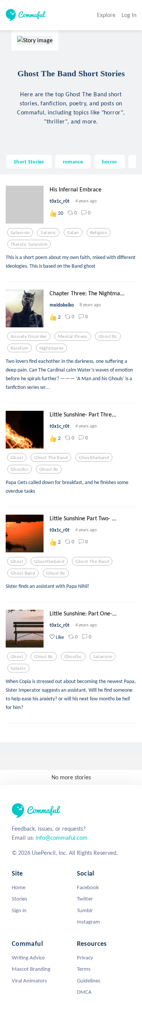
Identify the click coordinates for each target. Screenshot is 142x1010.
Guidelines (88, 980)
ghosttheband (94, 457)
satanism (20, 232)
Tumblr (85, 910)
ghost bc (107, 336)
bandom (19, 348)
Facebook (88, 887)
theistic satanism (29, 244)
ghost (17, 457)
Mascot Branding (31, 968)
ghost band (23, 573)
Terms (84, 968)
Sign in (19, 910)
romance (73, 161)
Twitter (85, 898)
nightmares (51, 348)
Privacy (85, 957)
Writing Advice (28, 957)
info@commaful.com (61, 837)
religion (98, 232)
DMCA (84, 991)
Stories (19, 898)
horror (109, 161)
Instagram (88, 921)
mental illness (72, 336)
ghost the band (51, 457)
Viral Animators (29, 980)
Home (18, 887)
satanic (48, 232)
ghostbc (19, 469)
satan (73, 232)
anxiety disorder (29, 336)
